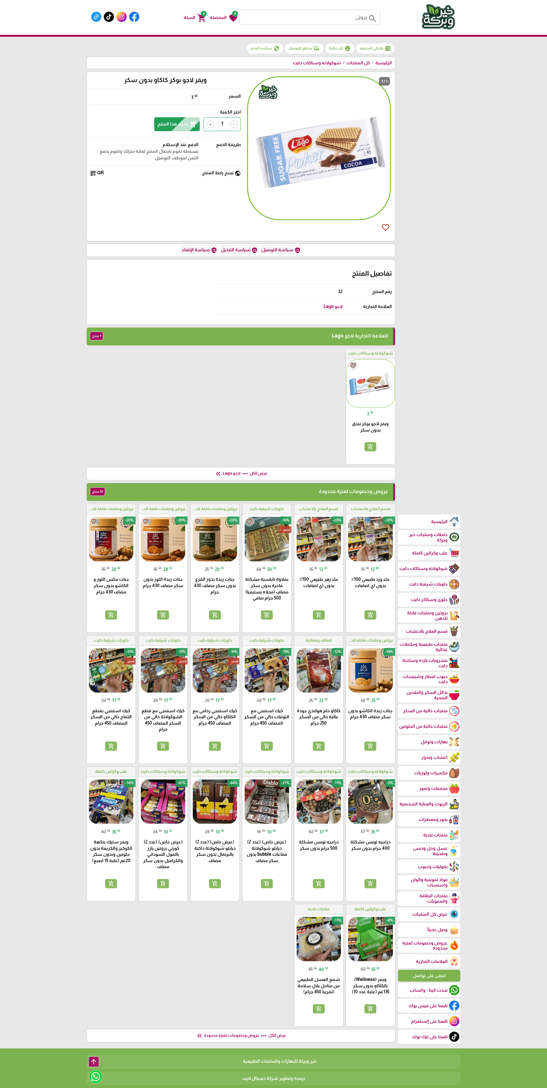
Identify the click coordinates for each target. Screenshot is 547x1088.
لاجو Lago (333, 306)
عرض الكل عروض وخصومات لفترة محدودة (241, 1036)
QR (97, 173)
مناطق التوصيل (304, 48)
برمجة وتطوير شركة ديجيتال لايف (273, 1078)
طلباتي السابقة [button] (375, 48)
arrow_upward (93, 1062)
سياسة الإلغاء (199, 250)
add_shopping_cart (370, 447)
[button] (223, 17)
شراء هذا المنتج (177, 124)
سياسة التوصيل (281, 250)
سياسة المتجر (265, 48)
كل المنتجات (358, 62)
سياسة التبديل (239, 250)
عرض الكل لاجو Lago (240, 473)
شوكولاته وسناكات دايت (317, 62)
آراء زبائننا (340, 48)
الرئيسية (383, 62)
